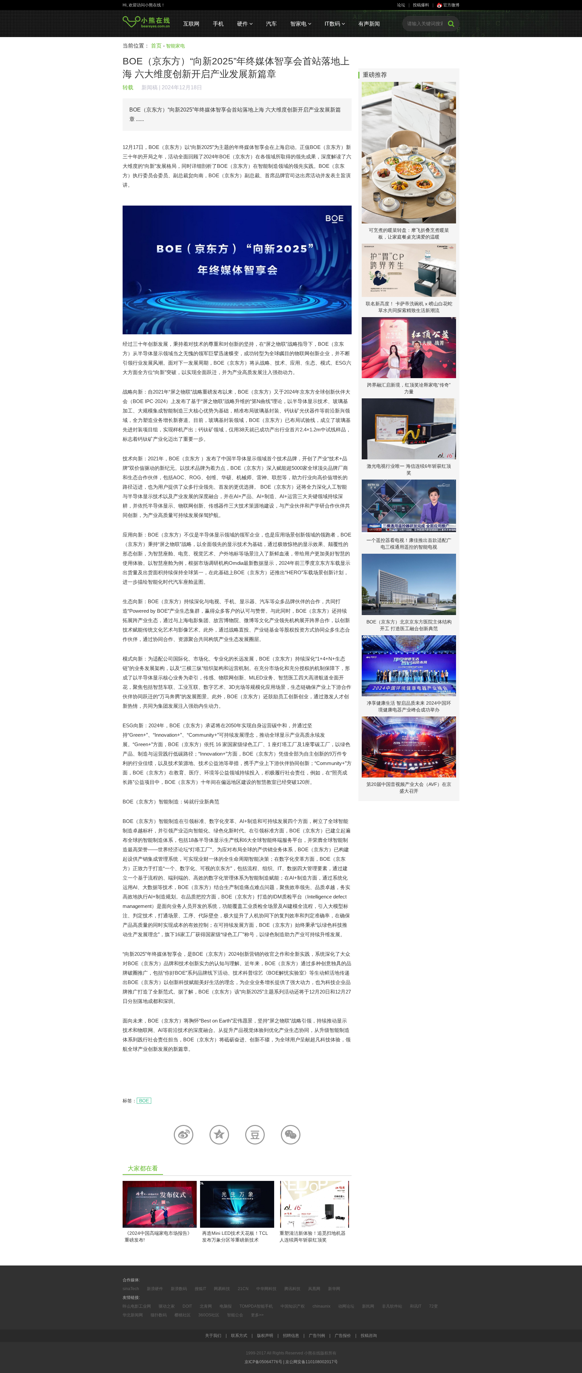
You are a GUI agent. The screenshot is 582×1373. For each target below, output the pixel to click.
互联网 (191, 24)
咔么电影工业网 (137, 1306)
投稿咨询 (369, 1335)
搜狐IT (200, 1288)
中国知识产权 (293, 1306)
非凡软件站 (392, 1306)
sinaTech (131, 1288)
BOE (144, 1100)
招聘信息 (291, 1335)
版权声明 (265, 1335)
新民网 (368, 1306)
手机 (218, 24)
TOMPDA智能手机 (256, 1306)
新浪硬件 (155, 1288)
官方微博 (450, 5)
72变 (433, 1306)
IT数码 (333, 24)
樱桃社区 (182, 1315)
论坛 (401, 5)
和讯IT (415, 1306)
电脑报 (226, 1306)
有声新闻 (369, 24)
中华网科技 (266, 1288)
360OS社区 (208, 1315)
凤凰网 (314, 1288)
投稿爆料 (421, 5)
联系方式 (239, 1335)
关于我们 (213, 1335)
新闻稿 (149, 87)
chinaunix (321, 1306)
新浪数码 (179, 1288)
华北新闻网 (133, 1315)
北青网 (206, 1306)
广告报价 (343, 1335)
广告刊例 (317, 1335)
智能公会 (235, 1315)
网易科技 (222, 1288)
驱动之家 (167, 1306)
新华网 (334, 1288)
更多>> (257, 1315)
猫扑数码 (159, 1315)
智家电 (299, 24)
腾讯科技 (292, 1288)
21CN (243, 1288)
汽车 (271, 24)
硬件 (243, 24)
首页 (156, 46)
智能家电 (175, 46)
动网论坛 (346, 1306)
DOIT (187, 1306)
